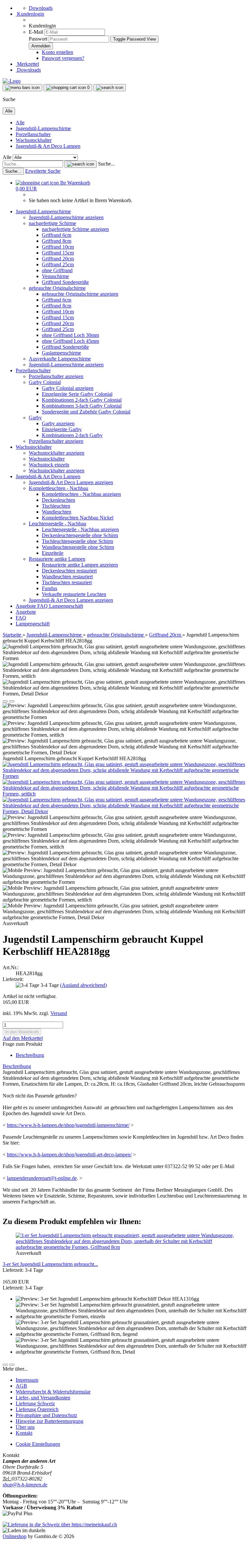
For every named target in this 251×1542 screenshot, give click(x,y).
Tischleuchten (56, 506)
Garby (35, 417)
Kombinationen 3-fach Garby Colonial (82, 406)
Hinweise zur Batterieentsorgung (49, 1421)
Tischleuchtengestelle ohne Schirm (77, 541)
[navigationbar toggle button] (22, 87)
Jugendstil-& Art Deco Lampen (48, 146)
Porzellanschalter (33, 134)
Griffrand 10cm (58, 247)
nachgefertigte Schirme (52, 223)
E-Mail (36, 32)
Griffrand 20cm (58, 258)
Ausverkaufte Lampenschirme (60, 358)
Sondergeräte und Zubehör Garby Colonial (86, 411)
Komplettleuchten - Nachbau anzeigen (81, 494)
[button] (5, 701)
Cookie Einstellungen (38, 1444)
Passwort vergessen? (63, 58)
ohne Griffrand (57, 270)
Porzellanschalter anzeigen (56, 376)
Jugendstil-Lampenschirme (43, 128)
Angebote (26, 606)
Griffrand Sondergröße (65, 282)
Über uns (25, 1427)
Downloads (41, 8)
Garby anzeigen (58, 423)
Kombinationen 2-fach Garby (72, 435)
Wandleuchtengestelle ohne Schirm (78, 547)
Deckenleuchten (58, 500)
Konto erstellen (57, 52)
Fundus (49, 588)
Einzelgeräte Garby (62, 429)
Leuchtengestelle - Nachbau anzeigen (80, 529)
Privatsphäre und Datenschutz (46, 1415)
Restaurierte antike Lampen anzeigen (80, 565)
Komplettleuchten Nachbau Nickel (77, 517)
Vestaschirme (55, 276)
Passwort (38, 39)
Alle (20, 122)
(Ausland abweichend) (83, 985)
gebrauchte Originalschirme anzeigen (80, 294)
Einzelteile (52, 553)
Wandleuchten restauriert (67, 576)
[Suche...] (80, 164)
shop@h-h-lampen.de (25, 1484)
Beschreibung (30, 1055)
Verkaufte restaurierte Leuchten (74, 594)
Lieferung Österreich (37, 1409)
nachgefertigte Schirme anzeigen (75, 229)
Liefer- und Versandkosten (43, 1397)
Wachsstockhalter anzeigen (56, 453)
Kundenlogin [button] (30, 14)
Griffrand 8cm (56, 241)
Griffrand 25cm (58, 264)
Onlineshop (14, 1536)
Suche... (106, 163)
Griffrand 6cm (56, 235)
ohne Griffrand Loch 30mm (70, 335)
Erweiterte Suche (42, 171)
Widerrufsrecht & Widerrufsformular (53, 1391)
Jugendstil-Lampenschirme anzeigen (66, 217)
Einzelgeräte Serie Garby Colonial (77, 394)
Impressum (27, 1380)
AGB (21, 1386)
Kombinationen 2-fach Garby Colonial (82, 400)
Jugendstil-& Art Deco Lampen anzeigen (71, 482)
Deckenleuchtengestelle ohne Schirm (80, 535)
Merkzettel (27, 64)
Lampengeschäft (66, 606)
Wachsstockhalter (34, 140)
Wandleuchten (56, 512)
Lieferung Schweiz (35, 1403)
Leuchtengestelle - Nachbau (57, 523)
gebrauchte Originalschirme (57, 288)
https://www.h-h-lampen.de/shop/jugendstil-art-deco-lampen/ (69, 1154)
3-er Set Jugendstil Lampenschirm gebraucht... (50, 1264)
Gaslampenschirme (61, 353)
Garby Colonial (45, 382)
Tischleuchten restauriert (67, 582)
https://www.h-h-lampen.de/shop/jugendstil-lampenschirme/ (68, 1125)
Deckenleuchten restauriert (69, 570)
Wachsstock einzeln (49, 464)
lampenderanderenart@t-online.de (42, 1178)
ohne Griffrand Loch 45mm (70, 341)
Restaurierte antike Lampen (57, 559)
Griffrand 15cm (58, 252)
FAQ (43, 606)
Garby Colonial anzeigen (67, 388)
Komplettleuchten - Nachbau (58, 488)
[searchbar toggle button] (109, 87)
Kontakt (24, 1433)
